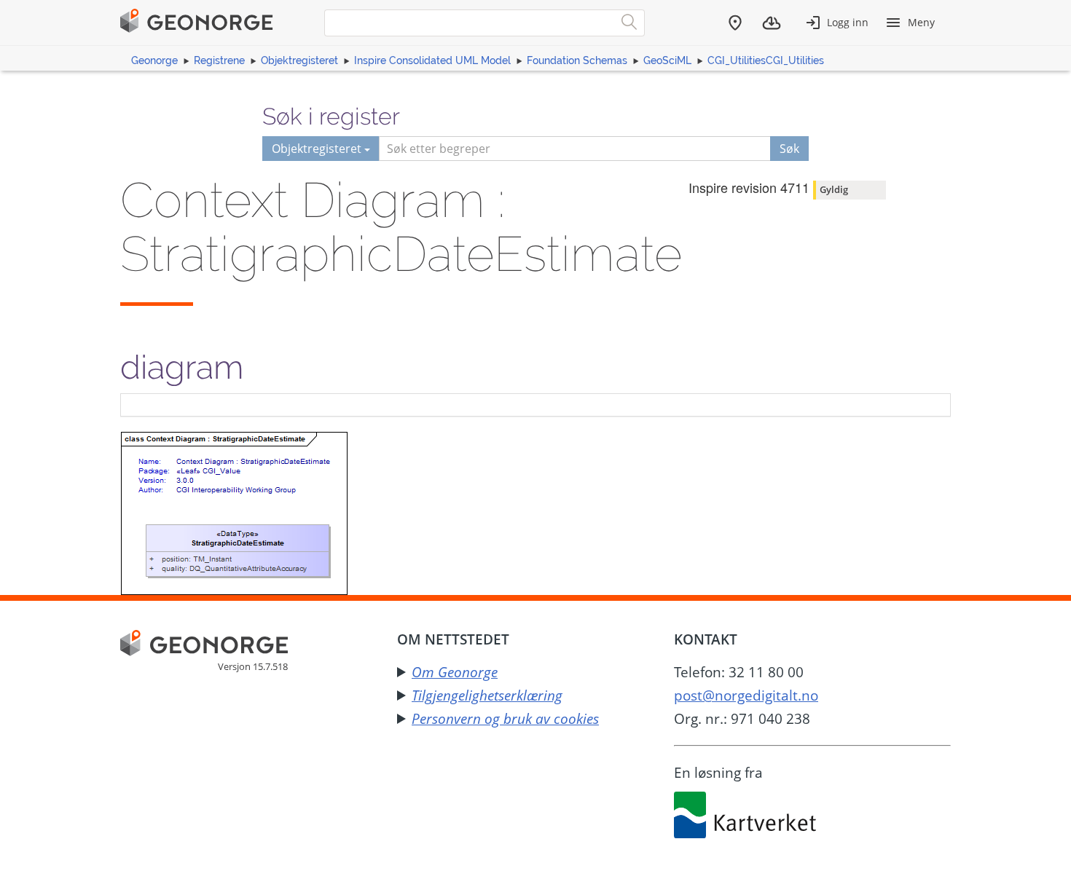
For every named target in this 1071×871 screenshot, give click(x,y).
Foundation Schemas (577, 60)
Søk (789, 149)
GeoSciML (667, 60)
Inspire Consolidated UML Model (432, 60)
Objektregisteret (299, 60)
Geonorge (154, 60)
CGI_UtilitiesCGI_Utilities (765, 60)
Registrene (219, 60)
